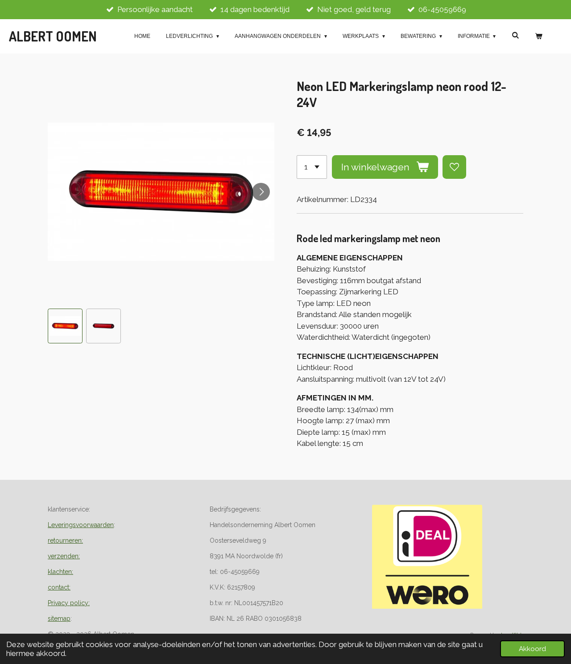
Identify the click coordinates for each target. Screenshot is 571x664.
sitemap (59, 618)
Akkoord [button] (532, 649)
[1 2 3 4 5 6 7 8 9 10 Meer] (312, 167)
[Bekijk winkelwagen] (538, 36)
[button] (65, 326)
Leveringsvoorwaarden (81, 524)
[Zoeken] (515, 35)
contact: (59, 587)
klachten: (60, 571)
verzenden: (64, 556)
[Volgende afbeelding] (261, 192)
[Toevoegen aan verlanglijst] (454, 167)
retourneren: (65, 540)
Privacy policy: (69, 602)
